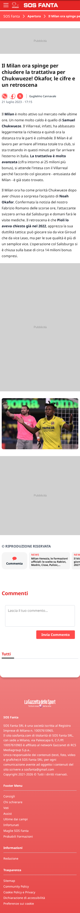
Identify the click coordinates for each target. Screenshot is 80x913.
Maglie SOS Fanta (16, 831)
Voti (6, 808)
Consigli (9, 796)
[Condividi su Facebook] (12, 96)
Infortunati (11, 825)
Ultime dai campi (15, 819)
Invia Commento (55, 634)
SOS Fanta (11, 16)
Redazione (10, 858)
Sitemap (9, 881)
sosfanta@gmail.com (39, 769)
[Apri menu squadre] (15, 5)
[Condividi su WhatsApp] (5, 96)
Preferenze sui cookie (18, 903)
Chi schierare (12, 802)
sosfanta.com (21, 735)
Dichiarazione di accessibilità (24, 898)
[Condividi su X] (20, 96)
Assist (7, 814)
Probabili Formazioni (18, 836)
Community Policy (16, 886)
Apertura (34, 16)
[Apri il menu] (6, 5)
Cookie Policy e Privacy (19, 892)
